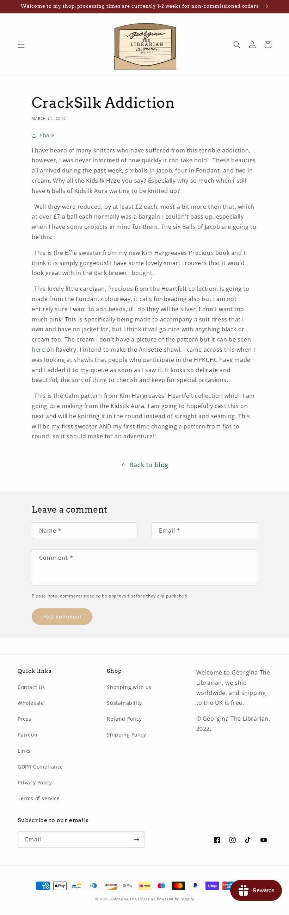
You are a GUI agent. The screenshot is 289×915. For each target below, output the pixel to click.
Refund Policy (124, 718)
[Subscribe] (136, 839)
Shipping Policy (126, 734)
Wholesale (31, 703)
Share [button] (47, 135)
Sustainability (124, 703)
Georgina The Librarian (134, 898)
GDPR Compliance (40, 766)
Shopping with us (129, 687)
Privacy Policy (35, 782)
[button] (21, 44)
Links (24, 750)
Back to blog (148, 464)
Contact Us (31, 687)
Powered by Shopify (175, 898)
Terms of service (39, 798)
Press (24, 718)
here (38, 349)
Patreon (27, 734)
